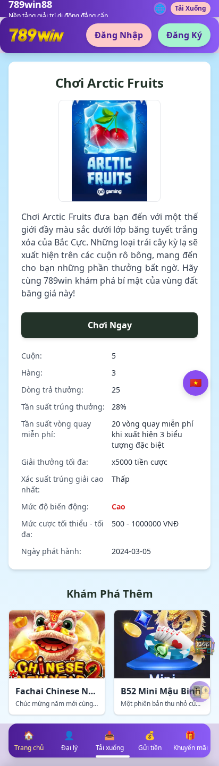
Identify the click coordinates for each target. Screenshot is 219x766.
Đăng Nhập (119, 35)
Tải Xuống (190, 8)
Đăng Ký (184, 35)
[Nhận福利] (199, 691)
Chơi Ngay (110, 325)
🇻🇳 (195, 383)
